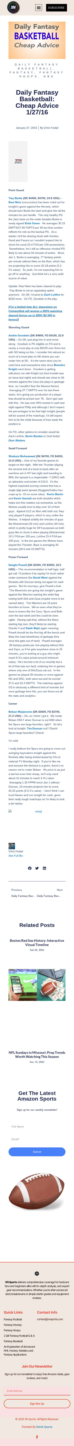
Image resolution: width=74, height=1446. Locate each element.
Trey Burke (15, 198)
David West (40, 577)
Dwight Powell (18, 564)
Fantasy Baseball (13, 1341)
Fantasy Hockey (13, 1324)
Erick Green (32, 223)
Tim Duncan (35, 728)
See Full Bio (16, 855)
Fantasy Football (13, 1319)
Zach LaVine (52, 294)
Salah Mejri (33, 628)
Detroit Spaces (44, 1426)
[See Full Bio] (25, 855)
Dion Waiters (17, 440)
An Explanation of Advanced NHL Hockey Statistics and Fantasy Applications (19, 1350)
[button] (38, 7)
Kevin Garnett (23, 498)
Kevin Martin (55, 494)
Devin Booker (34, 436)
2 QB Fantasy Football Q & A (19, 1335)
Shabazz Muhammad (22, 456)
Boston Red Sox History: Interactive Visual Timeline (37, 942)
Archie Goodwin (19, 335)
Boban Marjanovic (20, 711)
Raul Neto (15, 202)
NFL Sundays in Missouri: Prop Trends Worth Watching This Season (37, 1054)
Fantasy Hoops (12, 1330)
